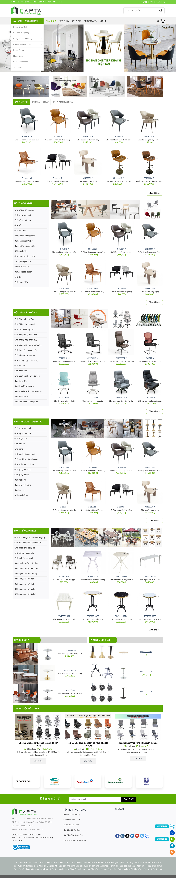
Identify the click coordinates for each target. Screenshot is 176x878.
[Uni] (149, 781)
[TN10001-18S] (150, 560)
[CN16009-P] (88, 120)
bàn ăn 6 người (47, 866)
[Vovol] (26, 781)
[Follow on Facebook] (139, 2)
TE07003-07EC (121, 616)
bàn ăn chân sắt (126, 869)
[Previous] (5, 48)
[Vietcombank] (118, 781)
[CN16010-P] (27, 120)
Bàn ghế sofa (18, 50)
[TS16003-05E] (47, 693)
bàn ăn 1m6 (94, 862)
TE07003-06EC (150, 616)
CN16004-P (149, 137)
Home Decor (18, 56)
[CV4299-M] (150, 342)
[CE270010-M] (64, 342)
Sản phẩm (76, 21)
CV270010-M (92, 358)
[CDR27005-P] (121, 382)
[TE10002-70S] (93, 560)
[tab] (21, 102)
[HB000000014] (124, 693)
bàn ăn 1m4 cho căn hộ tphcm (73, 862)
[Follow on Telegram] (142, 836)
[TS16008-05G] (47, 653)
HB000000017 (146, 652)
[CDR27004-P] (150, 382)
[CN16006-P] (58, 120)
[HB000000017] (124, 653)
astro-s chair (26, 862)
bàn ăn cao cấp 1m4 (147, 866)
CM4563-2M (93, 398)
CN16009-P (88, 137)
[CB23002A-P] (149, 161)
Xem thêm (38, 761)
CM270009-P (121, 358)
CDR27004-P (150, 398)
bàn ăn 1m (39, 862)
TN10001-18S (150, 577)
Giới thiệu (64, 21)
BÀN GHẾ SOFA (21, 640)
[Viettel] (57, 781)
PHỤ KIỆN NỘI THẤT (100, 640)
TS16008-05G (70, 651)
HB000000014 (146, 692)
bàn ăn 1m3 (52, 862)
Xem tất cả (17, 68)
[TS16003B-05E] (47, 673)
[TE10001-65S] (121, 560)
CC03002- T (64, 577)
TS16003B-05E (70, 670)
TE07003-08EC (93, 616)
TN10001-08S (64, 616)
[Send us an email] (146, 2)
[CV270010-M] (93, 342)
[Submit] (161, 11)
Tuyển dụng (160, 2)
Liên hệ (103, 21)
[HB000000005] (124, 673)
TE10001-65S (121, 577)
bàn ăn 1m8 (141, 862)
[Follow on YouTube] (137, 836)
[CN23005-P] (58, 161)
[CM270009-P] (121, 342)
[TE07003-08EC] (93, 600)
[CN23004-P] (88, 161)
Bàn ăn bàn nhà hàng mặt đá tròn (100, 866)
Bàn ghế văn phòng (21, 33)
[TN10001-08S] (64, 600)
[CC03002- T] (64, 560)
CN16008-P (118, 137)
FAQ (151, 2)
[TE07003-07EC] (121, 600)
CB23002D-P (118, 178)
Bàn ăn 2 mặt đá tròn (28, 866)
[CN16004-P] (149, 120)
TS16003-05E (70, 690)
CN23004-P (88, 178)
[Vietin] (87, 781)
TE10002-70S (92, 577)
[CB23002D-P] (118, 161)
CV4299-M (150, 358)
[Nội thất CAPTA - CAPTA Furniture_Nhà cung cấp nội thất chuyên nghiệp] (26, 10)
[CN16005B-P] (27, 161)
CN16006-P (57, 137)
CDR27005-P (121, 398)
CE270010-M (64, 358)
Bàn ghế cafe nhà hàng (22, 39)
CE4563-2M (64, 398)
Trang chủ (51, 21)
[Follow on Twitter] (144, 2)
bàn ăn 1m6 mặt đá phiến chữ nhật (118, 862)
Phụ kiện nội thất (20, 62)
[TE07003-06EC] (150, 600)
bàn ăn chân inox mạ (80, 869)
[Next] (170, 48)
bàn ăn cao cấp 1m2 (126, 866)
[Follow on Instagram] (141, 2)
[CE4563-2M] (64, 382)
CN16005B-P (27, 178)
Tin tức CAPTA (90, 21)
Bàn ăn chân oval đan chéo (104, 869)
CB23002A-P (149, 178)
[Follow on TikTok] (127, 836)
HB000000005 (146, 672)
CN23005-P (57, 178)
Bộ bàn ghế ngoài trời (22, 44)
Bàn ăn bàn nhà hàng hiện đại (69, 866)
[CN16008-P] (118, 120)
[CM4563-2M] (93, 382)
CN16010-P (27, 137)
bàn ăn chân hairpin (60, 869)
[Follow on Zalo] (147, 836)
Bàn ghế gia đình (20, 27)
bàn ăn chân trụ (142, 869)
